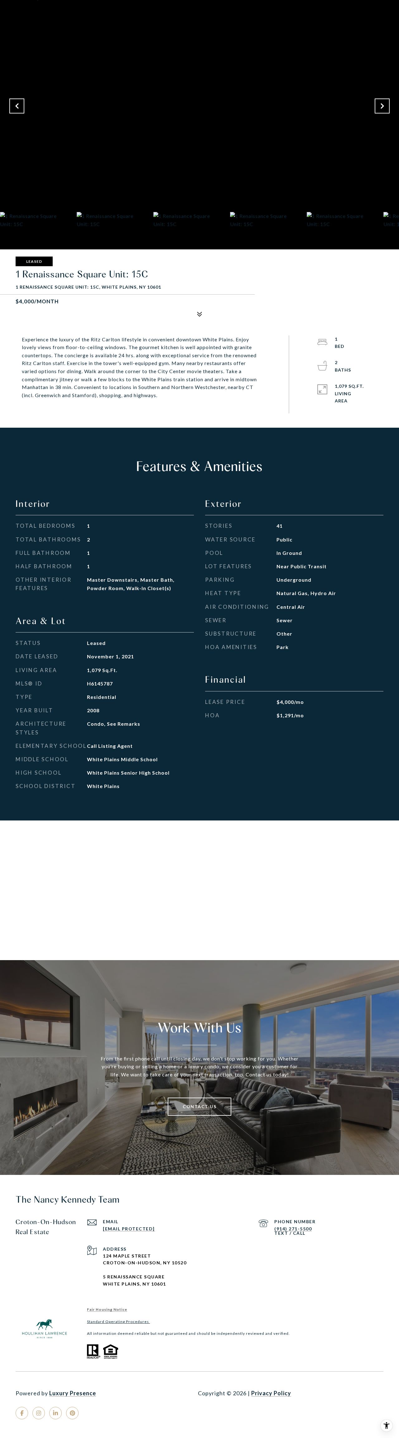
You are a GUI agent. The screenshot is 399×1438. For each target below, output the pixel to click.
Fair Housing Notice (107, 1309)
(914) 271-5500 (293, 1228)
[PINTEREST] (72, 1413)
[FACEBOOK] (22, 1413)
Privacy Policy (271, 1393)
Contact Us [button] (199, 1106)
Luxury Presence (72, 1393)
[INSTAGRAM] (38, 1413)
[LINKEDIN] (55, 1413)
